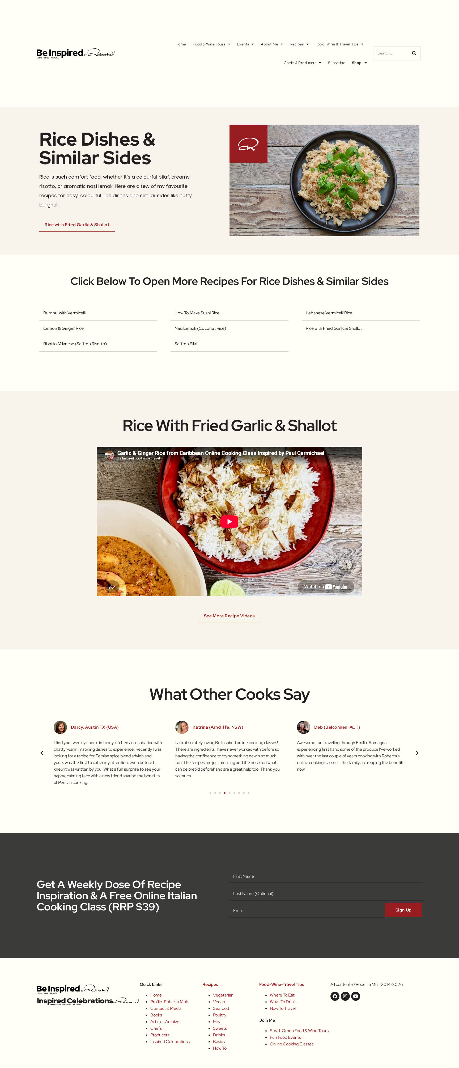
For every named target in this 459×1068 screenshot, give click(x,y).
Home (181, 44)
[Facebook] (334, 996)
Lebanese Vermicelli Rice (329, 313)
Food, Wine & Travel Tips (337, 44)
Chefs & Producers (300, 62)
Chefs (156, 1028)
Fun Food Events (285, 1037)
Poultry (219, 1015)
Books (156, 1015)
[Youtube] (355, 996)
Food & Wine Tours (209, 44)
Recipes (297, 44)
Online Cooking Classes (291, 1044)
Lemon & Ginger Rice (63, 328)
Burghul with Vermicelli (64, 313)
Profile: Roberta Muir (169, 1001)
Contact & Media (165, 1008)
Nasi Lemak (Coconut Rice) (200, 328)
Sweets (220, 1028)
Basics (219, 1041)
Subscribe (336, 62)
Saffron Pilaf (186, 344)
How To (220, 1048)
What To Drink (283, 1001)
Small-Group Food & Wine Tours (299, 1030)
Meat (218, 1021)
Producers (159, 1035)
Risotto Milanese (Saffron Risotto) (75, 344)
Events (243, 44)
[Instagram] (345, 996)
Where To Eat (282, 995)
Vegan (219, 1001)
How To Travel (283, 1008)
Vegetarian (223, 995)
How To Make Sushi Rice (197, 313)
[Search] (414, 53)
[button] (42, 753)
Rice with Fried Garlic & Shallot (334, 328)
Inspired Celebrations (170, 1041)
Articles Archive (164, 1021)
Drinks (219, 1035)
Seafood (221, 1008)
